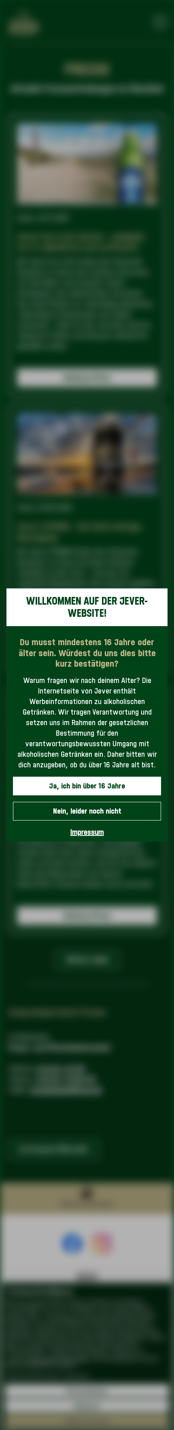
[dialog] (87, 715)
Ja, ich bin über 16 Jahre (87, 785)
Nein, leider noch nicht (87, 811)
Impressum (87, 832)
